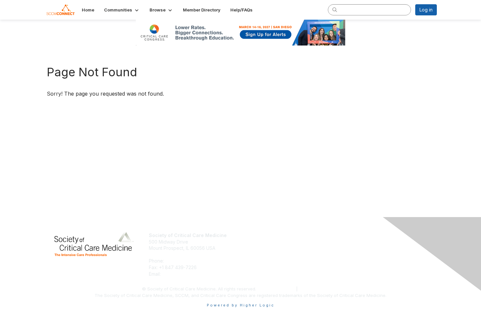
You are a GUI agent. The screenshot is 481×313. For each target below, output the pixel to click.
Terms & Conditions (319, 288)
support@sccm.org (182, 274)
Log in (426, 9)
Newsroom (254, 242)
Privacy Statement (277, 288)
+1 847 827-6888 (184, 261)
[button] (122, 10)
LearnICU (347, 242)
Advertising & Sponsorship (271, 248)
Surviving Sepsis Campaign (367, 248)
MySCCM (348, 235)
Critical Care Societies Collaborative (376, 254)
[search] (335, 9)
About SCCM (257, 235)
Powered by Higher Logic (241, 305)
